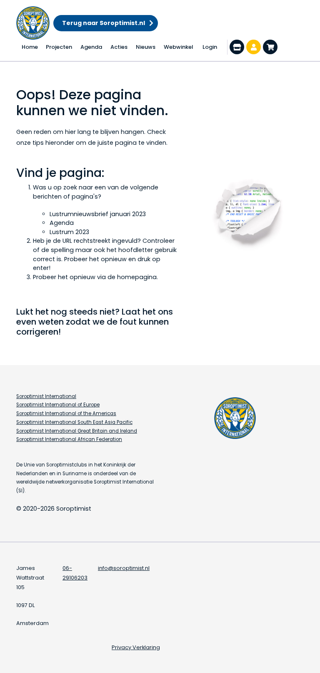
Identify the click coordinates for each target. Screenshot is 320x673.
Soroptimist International (46, 396)
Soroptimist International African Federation (69, 439)
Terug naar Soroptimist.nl (103, 23)
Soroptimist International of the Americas (66, 413)
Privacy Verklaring (136, 647)
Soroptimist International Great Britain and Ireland (76, 431)
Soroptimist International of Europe (58, 404)
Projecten (59, 47)
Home (30, 47)
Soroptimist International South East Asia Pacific (74, 422)
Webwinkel (178, 47)
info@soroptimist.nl (124, 568)
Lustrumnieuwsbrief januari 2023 (98, 214)
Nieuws (145, 47)
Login (209, 47)
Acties (119, 47)
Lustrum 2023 (69, 232)
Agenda (91, 47)
